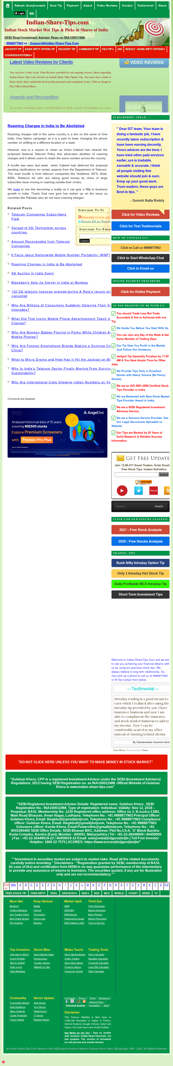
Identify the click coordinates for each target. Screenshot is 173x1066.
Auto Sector (40, 1002)
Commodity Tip (89, 49)
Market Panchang (97, 918)
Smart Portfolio (17, 958)
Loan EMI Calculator (98, 967)
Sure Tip (56, 5)
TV (156, 893)
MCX (107, 893)
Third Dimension (96, 906)
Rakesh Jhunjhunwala (30, 5)
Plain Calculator (96, 971)
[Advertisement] (140, 627)
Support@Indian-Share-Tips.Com (54, 43)
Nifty (13, 884)
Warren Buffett (17, 962)
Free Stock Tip (15, 893)
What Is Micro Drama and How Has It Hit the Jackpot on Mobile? (65, 359)
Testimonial (145, 5)
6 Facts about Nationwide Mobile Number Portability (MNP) (60, 255)
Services (68, 893)
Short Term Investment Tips (141, 594)
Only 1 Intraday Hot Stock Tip (140, 573)
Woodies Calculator (98, 958)
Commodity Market (19, 1002)
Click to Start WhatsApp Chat (140, 258)
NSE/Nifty (69, 910)
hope (16, 189)
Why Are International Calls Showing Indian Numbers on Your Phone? (69, 382)
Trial (53, 893)
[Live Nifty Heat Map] (78, 1002)
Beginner (14, 906)
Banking (38, 922)
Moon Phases (95, 914)
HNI (120, 49)
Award (87, 5)
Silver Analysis (17, 1011)
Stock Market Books (75, 954)
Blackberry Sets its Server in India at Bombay (49, 282)
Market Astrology (97, 910)
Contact (127, 5)
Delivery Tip (66, 49)
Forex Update (17, 1019)
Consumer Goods (74, 971)
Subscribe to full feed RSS (99, 217)
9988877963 (14, 43)
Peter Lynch (16, 967)
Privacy (82, 998)
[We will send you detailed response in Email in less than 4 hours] (72, 1002)
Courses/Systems (17, 55)
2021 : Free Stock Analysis (140, 529)
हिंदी (32, 14)
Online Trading (72, 958)
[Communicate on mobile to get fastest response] (67, 1002)
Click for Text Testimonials (141, 226)
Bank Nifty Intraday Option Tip (140, 563)
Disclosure (104, 998)
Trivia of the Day (96, 922)
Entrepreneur (40, 958)
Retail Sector (40, 1011)
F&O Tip (107, 49)
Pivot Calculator (96, 954)
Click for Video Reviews (140, 214)
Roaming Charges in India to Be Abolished (46, 125)
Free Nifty (38, 893)
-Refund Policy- (96, 1002)
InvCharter (70, 998)
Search (159, 506)
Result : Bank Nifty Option (144, 49)
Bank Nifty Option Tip (40, 49)
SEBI (66, 906)
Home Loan (39, 918)
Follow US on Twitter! (97, 221)
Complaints (94, 1005)
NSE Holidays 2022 (74, 922)
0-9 (166, 884)
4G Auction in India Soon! (32, 273)
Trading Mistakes (18, 910)
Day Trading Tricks (19, 914)
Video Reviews (107, 5)
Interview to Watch (19, 954)
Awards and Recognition (34, 62)
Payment (73, 5)
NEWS (146, 893)
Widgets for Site (42, 967)
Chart (133, 893)
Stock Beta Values (74, 962)
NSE (84, 893)
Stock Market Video (44, 954)
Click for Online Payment (140, 291)
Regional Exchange (74, 918)
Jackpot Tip (13, 49)
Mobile (37, 906)
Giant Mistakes (17, 971)
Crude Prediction (18, 1015)
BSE (96, 893)
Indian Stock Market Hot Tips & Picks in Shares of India (56, 30)
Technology (39, 914)
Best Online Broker (19, 918)
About (162, 5)
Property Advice (73, 967)
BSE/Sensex (70, 914)
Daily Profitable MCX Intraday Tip (140, 584)
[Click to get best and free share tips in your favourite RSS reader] (84, 1002)
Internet (37, 910)
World (119, 893)
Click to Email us (140, 268)
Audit (106, 1005)
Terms (92, 998)
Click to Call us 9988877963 (141, 247)
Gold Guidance (17, 1007)
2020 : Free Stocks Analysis (140, 541)
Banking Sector (41, 1019)
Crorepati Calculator (98, 962)
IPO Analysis (16, 922)
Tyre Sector (40, 1007)
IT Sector (38, 1015)
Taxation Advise (42, 962)
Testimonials (133, 750)
